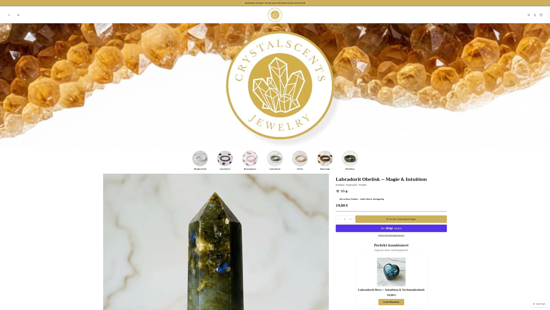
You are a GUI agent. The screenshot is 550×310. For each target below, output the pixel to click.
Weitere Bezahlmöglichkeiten (391, 235)
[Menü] (9, 15)
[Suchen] (18, 15)
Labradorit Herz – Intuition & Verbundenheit (391, 290)
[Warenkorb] (541, 15)
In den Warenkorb (391, 302)
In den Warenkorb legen (403, 219)
